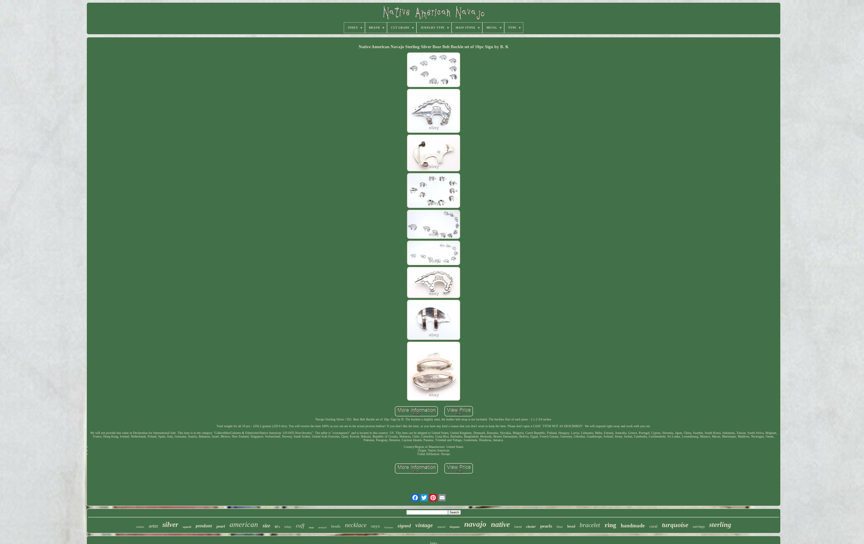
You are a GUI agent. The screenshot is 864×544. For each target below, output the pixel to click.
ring (610, 524)
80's (277, 526)
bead (571, 526)
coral (653, 526)
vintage (424, 525)
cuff (300, 525)
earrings (699, 526)
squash (187, 526)
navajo (475, 524)
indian (140, 526)
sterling (720, 524)
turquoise (675, 524)
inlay (287, 526)
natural (441, 526)
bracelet (590, 524)
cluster (531, 526)
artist (153, 526)
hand (518, 527)
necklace (356, 525)
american (244, 524)
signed (404, 525)
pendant (204, 525)
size (266, 525)
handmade (633, 525)
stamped (322, 527)
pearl (220, 526)
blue (560, 526)
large (311, 527)
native (500, 524)
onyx (375, 526)
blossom (389, 527)
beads (335, 526)
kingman (455, 526)
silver (170, 524)
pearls (546, 526)
